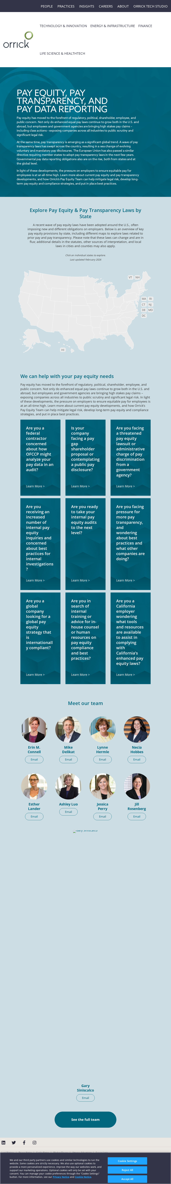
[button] (34, 759)
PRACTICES (65, 6)
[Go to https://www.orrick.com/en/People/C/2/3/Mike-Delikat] (68, 729)
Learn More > (35, 486)
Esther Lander (34, 806)
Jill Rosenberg (137, 806)
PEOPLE (47, 6)
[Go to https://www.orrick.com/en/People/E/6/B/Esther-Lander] (34, 786)
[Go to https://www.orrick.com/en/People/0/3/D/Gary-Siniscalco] (85, 955)
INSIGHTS (86, 6)
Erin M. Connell (34, 749)
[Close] (165, 1167)
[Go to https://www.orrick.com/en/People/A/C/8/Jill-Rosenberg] (137, 786)
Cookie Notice (83, 1176)
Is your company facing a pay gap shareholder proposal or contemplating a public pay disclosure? (85, 448)
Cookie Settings (127, 1160)
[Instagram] (34, 1143)
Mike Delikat (68, 749)
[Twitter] (13, 1143)
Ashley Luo (68, 804)
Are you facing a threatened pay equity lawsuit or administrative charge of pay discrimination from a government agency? (130, 451)
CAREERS (106, 6)
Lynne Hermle (102, 749)
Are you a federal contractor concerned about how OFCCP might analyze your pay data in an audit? (39, 448)
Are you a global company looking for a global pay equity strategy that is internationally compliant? (39, 624)
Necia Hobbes (136, 749)
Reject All (127, 1170)
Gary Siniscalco (85, 1088)
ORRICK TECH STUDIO (150, 6)
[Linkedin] (3, 1143)
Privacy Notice (61, 1176)
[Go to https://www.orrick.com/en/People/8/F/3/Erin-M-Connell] (34, 729)
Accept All (127, 1179)
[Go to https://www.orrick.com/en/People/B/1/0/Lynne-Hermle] (103, 729)
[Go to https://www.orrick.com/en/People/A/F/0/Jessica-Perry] (103, 786)
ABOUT (123, 6)
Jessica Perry (102, 806)
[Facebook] (24, 1143)
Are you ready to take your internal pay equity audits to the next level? (84, 519)
